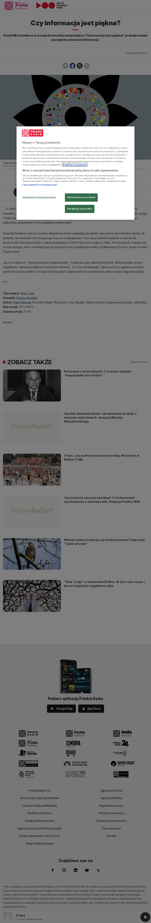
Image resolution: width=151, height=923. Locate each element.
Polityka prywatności (75, 164)
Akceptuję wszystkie (79, 208)
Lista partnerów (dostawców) (39, 185)
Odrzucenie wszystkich (81, 197)
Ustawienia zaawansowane (39, 197)
